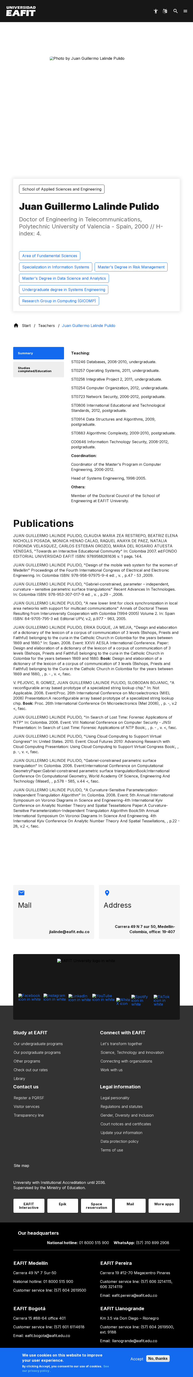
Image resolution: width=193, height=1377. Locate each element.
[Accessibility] (156, 11)
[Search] (175, 11)
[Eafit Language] (164, 11)
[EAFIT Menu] (185, 11)
